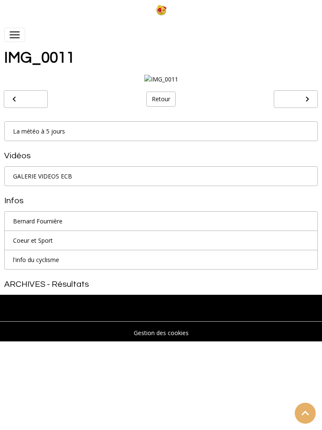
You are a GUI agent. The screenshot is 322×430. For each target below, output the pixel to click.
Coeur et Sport (33, 240)
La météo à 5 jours (39, 131)
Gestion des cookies (161, 333)
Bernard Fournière (37, 221)
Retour (161, 99)
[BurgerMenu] (14, 35)
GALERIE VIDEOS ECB (42, 176)
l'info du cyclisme (36, 260)
